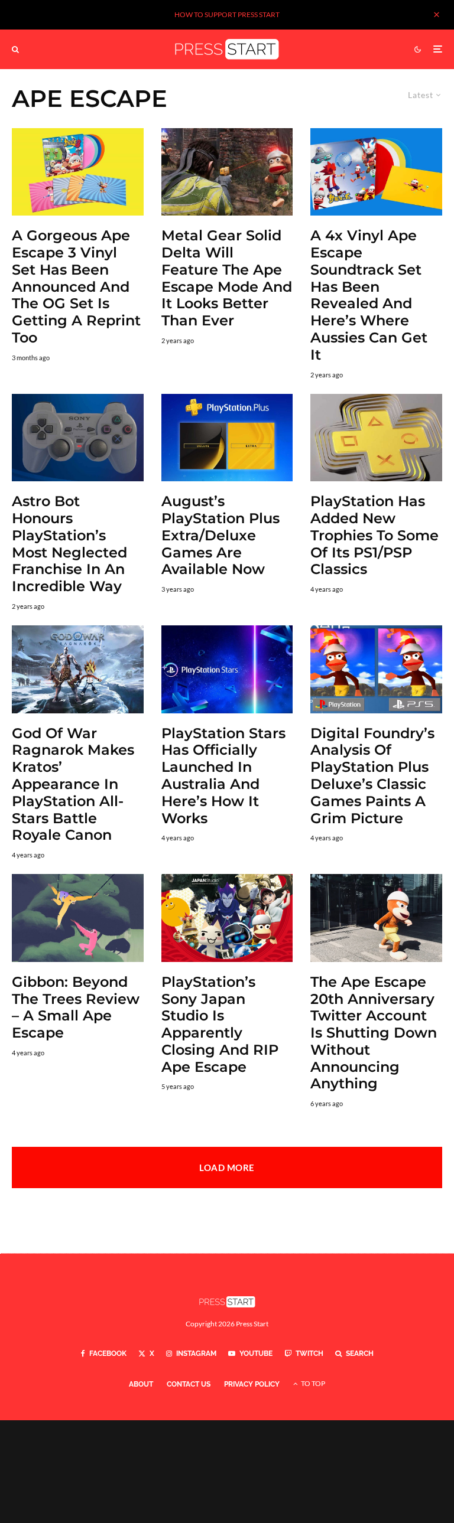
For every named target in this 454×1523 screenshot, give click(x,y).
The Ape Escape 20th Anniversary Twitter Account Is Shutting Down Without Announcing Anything (373, 1033)
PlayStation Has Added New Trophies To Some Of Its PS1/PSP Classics (374, 535)
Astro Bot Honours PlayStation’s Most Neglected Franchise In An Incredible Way (69, 544)
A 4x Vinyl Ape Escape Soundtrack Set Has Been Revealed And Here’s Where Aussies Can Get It (368, 295)
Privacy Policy (252, 1384)
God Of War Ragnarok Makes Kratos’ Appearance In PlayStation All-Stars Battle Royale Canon (73, 784)
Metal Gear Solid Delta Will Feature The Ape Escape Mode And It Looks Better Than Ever (226, 278)
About (141, 1384)
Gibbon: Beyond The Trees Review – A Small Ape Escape (76, 1007)
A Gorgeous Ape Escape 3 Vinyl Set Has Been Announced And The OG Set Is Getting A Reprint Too (76, 286)
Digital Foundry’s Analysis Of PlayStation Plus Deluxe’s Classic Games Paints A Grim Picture (372, 776)
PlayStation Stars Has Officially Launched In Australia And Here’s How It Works (223, 776)
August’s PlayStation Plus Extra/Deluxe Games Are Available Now (220, 535)
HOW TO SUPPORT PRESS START (227, 14)
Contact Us (188, 1384)
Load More (226, 1167)
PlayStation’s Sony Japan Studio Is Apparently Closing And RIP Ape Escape (219, 1024)
